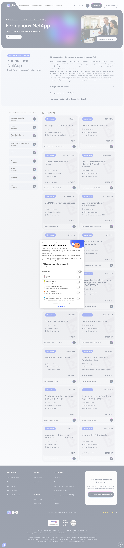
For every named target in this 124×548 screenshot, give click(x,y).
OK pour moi (62, 306)
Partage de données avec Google (51, 266)
